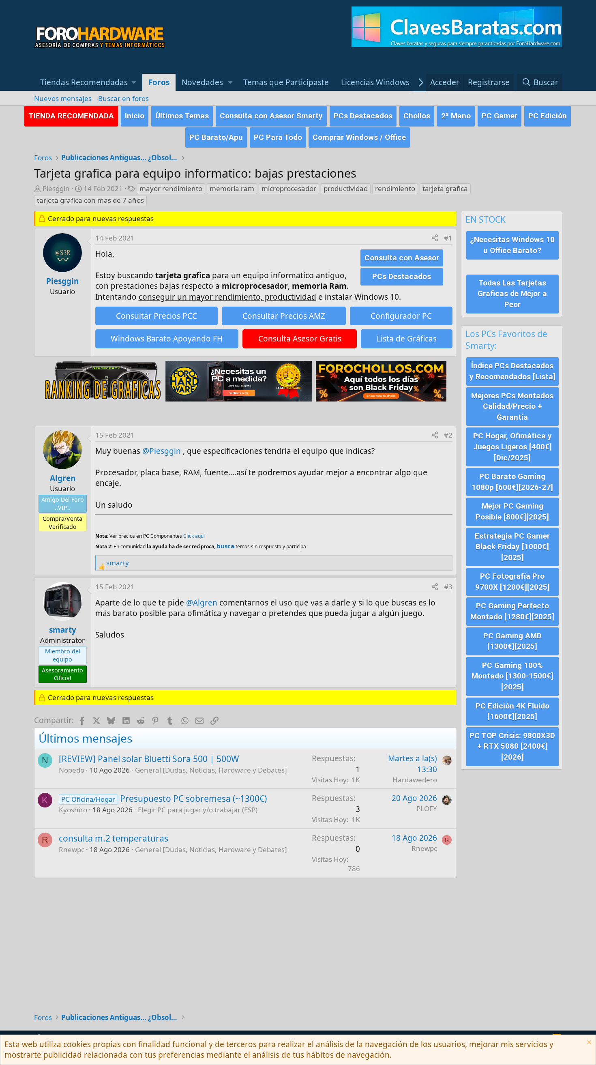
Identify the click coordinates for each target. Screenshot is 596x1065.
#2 (448, 435)
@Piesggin (161, 451)
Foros (158, 82)
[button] (88, 82)
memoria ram (232, 188)
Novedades (202, 82)
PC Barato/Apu (216, 137)
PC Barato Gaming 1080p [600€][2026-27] (512, 482)
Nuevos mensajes (63, 98)
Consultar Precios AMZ (283, 316)
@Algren (201, 602)
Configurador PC (401, 316)
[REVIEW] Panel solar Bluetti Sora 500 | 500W (149, 758)
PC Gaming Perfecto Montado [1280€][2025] (512, 611)
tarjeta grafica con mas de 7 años (90, 200)
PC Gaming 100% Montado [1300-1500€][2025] (512, 676)
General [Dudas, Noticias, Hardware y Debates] (211, 770)
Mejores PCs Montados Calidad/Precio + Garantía (512, 406)
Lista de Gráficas (407, 338)
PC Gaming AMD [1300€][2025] (512, 641)
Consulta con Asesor (401, 257)
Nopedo (71, 770)
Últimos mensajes (85, 738)
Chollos (416, 115)
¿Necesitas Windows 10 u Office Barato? (512, 245)
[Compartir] (435, 238)
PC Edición (547, 115)
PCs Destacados (363, 115)
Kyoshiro (73, 809)
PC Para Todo (278, 137)
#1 (448, 238)
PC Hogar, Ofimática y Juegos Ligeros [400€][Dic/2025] (512, 446)
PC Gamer (499, 115)
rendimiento (395, 188)
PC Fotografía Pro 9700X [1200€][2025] (512, 581)
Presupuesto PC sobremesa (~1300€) (193, 798)
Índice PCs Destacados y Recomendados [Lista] (512, 371)
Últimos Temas (182, 115)
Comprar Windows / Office (359, 137)
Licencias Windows (375, 82)
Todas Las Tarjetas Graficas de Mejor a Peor (512, 293)
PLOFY (426, 808)
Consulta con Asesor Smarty (271, 115)
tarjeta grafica (445, 188)
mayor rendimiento (170, 188)
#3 (448, 586)
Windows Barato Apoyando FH (167, 338)
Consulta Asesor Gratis (299, 338)
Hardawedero (414, 779)
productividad (346, 188)
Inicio (134, 115)
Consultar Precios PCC (156, 316)
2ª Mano (456, 115)
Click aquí (194, 535)
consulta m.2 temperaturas (113, 838)
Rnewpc (71, 849)
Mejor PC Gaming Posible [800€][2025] (512, 511)
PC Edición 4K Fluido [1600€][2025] (512, 711)
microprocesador (289, 188)
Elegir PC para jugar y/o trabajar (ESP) (197, 809)
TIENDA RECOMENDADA (71, 115)
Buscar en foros (123, 98)
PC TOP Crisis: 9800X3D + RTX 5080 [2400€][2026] (512, 746)
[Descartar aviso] (588, 1043)
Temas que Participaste (286, 82)
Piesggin (56, 188)
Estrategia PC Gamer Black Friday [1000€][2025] (512, 546)
